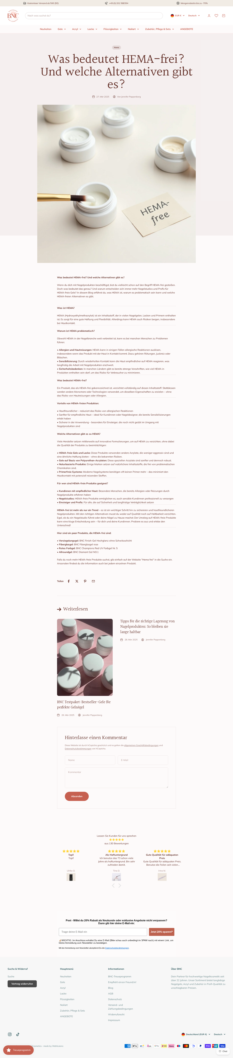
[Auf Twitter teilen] (77, 581)
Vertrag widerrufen (22, 983)
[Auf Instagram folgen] (10, 1034)
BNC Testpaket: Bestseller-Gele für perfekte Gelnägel (83, 705)
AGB (110, 993)
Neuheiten (45, 29)
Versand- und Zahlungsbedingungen (120, 1006)
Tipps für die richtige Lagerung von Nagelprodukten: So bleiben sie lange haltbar (147, 626)
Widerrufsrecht (116, 1014)
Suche (11, 976)
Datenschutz (115, 999)
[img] (116, 840)
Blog (110, 987)
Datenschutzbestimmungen (78, 748)
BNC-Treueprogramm (119, 976)
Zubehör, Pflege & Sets (158, 29)
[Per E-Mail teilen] (93, 581)
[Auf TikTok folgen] (18, 1034)
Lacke (90, 29)
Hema (116, 47)
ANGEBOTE (186, 29)
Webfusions (57, 1046)
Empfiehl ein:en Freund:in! (122, 982)
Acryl (75, 29)
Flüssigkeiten (111, 29)
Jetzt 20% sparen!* (162, 931)
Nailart (132, 29)
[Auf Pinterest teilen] (85, 581)
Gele (60, 29)
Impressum (114, 1020)
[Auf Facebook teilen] (68, 581)
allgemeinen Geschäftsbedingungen (141, 745)
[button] (114, 885)
